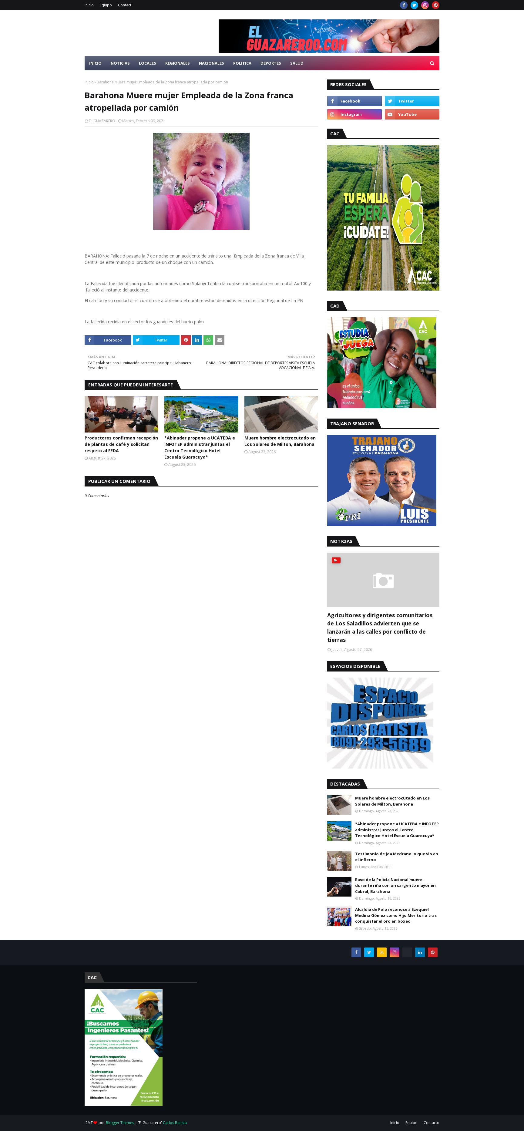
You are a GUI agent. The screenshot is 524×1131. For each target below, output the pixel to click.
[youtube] (412, 114)
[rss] (382, 952)
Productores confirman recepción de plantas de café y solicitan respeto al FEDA (121, 444)
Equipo (106, 5)
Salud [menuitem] (297, 63)
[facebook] (404, 5)
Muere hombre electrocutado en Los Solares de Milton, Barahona (280, 441)
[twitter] (414, 5)
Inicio (89, 5)
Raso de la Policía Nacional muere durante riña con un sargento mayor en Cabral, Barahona (395, 885)
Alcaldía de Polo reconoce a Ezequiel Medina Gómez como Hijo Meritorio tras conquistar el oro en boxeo (396, 915)
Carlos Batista (175, 1122)
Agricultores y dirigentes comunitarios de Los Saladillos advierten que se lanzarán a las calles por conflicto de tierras (379, 627)
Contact (124, 5)
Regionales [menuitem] (177, 63)
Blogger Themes (120, 1122)
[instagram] (425, 5)
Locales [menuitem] (147, 63)
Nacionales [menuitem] (211, 63)
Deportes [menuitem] (270, 63)
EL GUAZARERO (102, 120)
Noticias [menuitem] (120, 63)
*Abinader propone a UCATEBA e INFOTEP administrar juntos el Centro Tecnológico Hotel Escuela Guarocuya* (199, 447)
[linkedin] (420, 952)
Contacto (431, 1122)
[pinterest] (435, 5)
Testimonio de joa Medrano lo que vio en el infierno (396, 857)
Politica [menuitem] (242, 63)
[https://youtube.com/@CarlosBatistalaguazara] (407, 952)
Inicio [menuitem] (95, 63)
